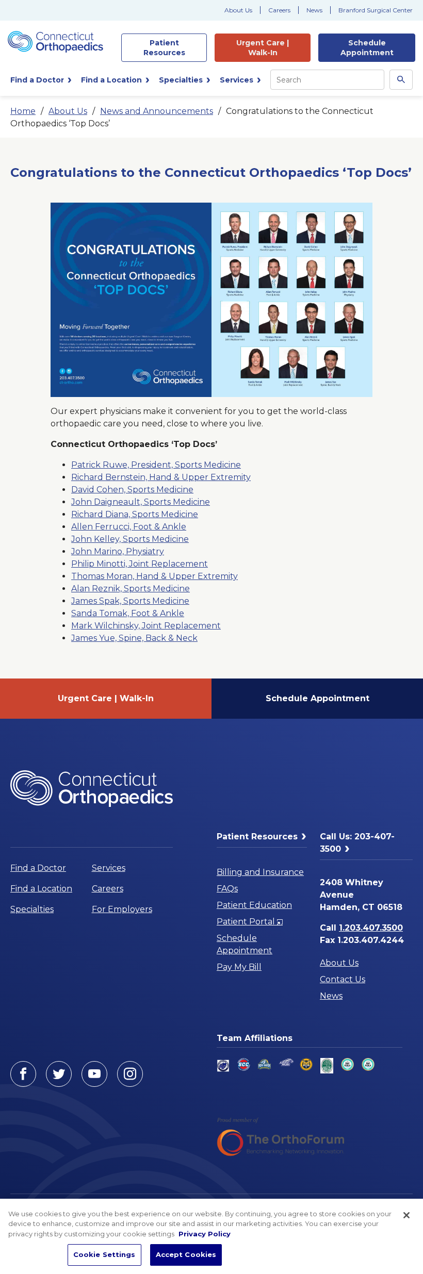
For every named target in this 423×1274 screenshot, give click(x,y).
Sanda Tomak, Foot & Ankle (127, 613)
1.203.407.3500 (371, 928)
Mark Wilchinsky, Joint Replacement (146, 626)
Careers (279, 10)
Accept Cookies (186, 1254)
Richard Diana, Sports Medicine (134, 514)
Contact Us (342, 979)
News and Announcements (156, 111)
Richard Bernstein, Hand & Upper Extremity (161, 477)
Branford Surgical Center (375, 10)
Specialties (32, 909)
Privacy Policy (204, 1234)
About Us (238, 10)
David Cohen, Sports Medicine (132, 489)
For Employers (122, 909)
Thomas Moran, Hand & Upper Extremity (154, 576)
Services (108, 868)
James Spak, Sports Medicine (130, 601)
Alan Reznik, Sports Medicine (130, 588)
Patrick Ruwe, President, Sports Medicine (156, 465)
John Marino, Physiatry (117, 551)
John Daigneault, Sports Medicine (140, 502)
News (314, 10)
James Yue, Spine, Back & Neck (134, 638)
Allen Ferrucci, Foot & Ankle (128, 527)
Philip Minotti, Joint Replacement (139, 564)
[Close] (406, 1215)
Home (23, 111)
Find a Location (41, 889)
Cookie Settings (104, 1254)
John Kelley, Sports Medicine (130, 539)
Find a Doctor (38, 868)
